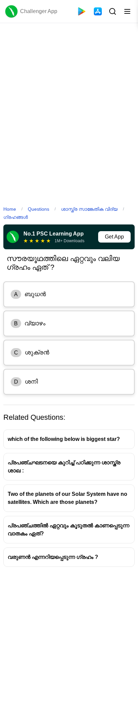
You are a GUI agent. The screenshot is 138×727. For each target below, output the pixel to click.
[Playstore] (82, 11)
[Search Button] (112, 11)
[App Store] (98, 11)
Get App (114, 237)
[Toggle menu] (127, 11)
